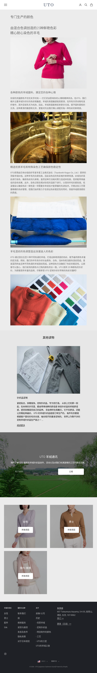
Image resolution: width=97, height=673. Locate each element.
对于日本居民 (24, 641)
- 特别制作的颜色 (43, 632)
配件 (6, 623)
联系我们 (22, 613)
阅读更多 (21, 425)
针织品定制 (22, 398)
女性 (6, 613)
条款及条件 (23, 632)
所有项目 (25, 530)
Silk (5, 627)
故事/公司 (40, 613)
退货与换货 (23, 627)
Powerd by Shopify (62, 667)
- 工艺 (38, 636)
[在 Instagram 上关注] (5, 654)
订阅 (71, 471)
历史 (38, 618)
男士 (6, 618)
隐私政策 (22, 636)
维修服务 (22, 623)
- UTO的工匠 (41, 641)
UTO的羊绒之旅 (43, 646)
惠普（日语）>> (64, 624)
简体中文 (54, 661)
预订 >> (60, 618)
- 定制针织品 (41, 627)
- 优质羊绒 (40, 623)
